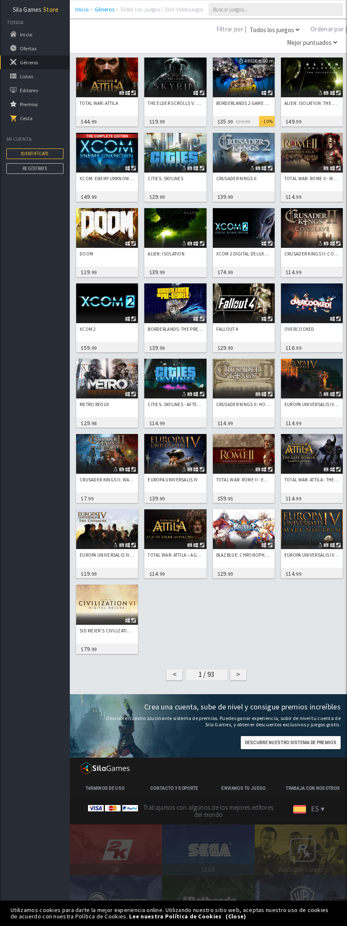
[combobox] (312, 809)
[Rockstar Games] (301, 849)
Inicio (82, 9)
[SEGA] (208, 849)
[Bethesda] (208, 899)
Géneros (104, 9)
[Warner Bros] (301, 899)
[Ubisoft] (116, 899)
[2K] (116, 849)
